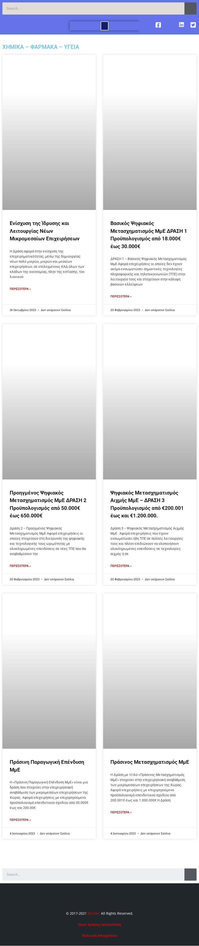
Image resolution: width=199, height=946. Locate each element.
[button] (104, 25)
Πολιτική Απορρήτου (99, 935)
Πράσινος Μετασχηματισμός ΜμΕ (149, 762)
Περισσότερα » (20, 289)
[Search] (190, 8)
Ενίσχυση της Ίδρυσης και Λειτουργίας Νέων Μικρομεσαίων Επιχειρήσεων (45, 231)
